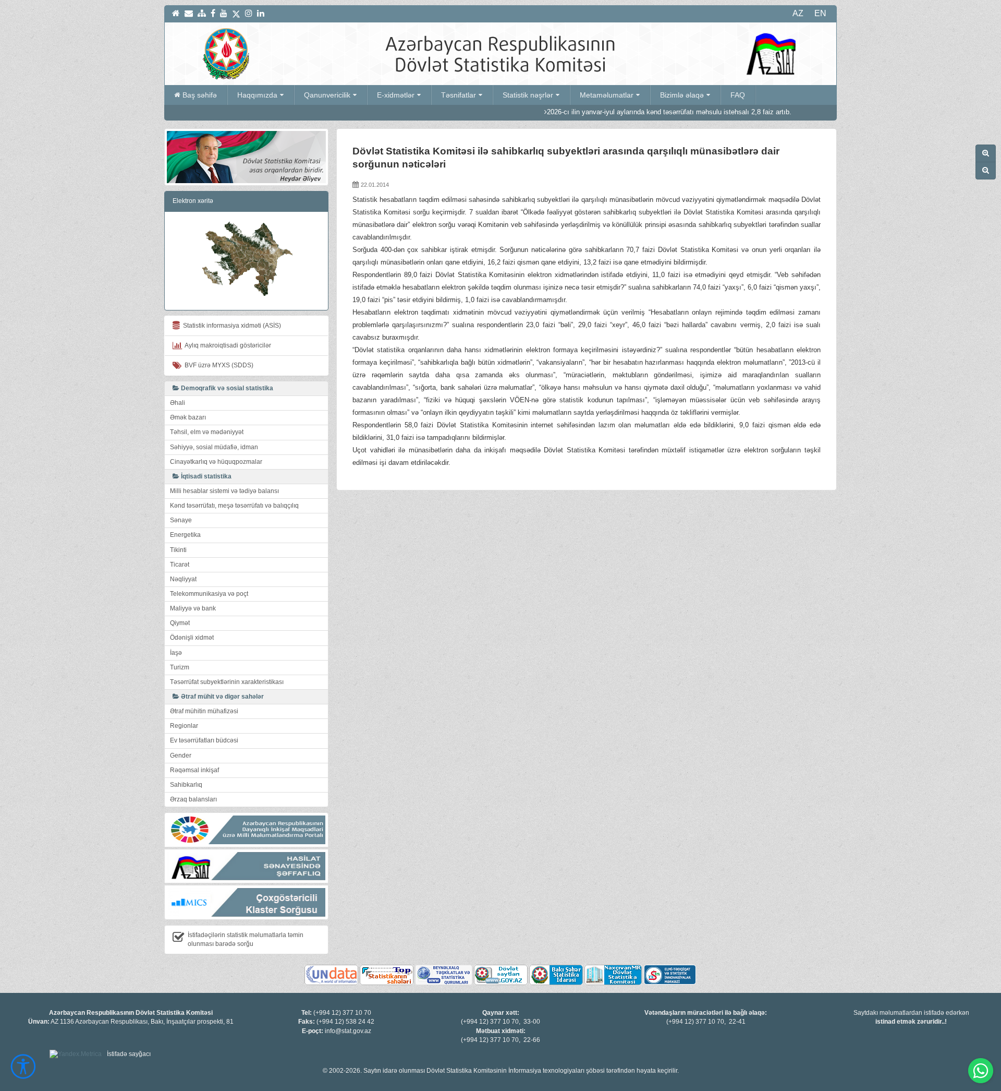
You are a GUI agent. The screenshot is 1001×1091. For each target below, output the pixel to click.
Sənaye (181, 520)
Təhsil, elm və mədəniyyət (206, 432)
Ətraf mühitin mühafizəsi (204, 711)
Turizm (179, 667)
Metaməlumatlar (606, 95)
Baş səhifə (199, 95)
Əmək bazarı (188, 417)
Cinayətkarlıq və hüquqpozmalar (216, 461)
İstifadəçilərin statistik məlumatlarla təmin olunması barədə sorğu (245, 939)
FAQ (737, 95)
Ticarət (179, 564)
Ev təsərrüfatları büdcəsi (204, 740)
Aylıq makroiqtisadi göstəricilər (226, 345)
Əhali (177, 402)
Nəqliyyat (183, 579)
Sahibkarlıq (186, 784)
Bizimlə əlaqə (682, 95)
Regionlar (184, 725)
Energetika (185, 534)
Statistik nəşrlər (528, 95)
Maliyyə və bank (193, 608)
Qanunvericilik (327, 95)
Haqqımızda (257, 95)
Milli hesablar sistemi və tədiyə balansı (224, 491)
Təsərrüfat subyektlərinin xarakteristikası (227, 682)
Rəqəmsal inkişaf (194, 770)
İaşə (176, 652)
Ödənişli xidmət (192, 637)
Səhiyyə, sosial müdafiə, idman (214, 447)
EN (820, 13)
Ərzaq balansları (193, 799)
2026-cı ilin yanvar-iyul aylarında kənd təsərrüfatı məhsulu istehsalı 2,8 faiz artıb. (617, 112)
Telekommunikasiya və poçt (209, 593)
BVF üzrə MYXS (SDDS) (217, 365)
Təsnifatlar (458, 95)
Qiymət (180, 623)
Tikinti (178, 550)
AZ (797, 13)
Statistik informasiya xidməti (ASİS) (230, 325)
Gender (180, 755)
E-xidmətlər (395, 95)
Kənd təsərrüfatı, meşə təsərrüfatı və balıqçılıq (234, 505)
